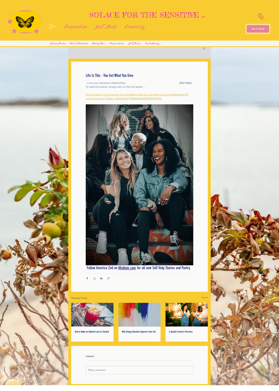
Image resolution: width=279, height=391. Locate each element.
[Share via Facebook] (87, 278)
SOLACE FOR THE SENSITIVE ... (146, 15)
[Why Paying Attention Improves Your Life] (139, 315)
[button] (204, 48)
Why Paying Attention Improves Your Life (139, 331)
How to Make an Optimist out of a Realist (92, 331)
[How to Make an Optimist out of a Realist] (92, 314)
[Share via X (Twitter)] (94, 278)
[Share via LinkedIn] (101, 278)
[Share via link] (108, 278)
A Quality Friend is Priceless (181, 331)
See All (204, 297)
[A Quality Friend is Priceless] (187, 314)
